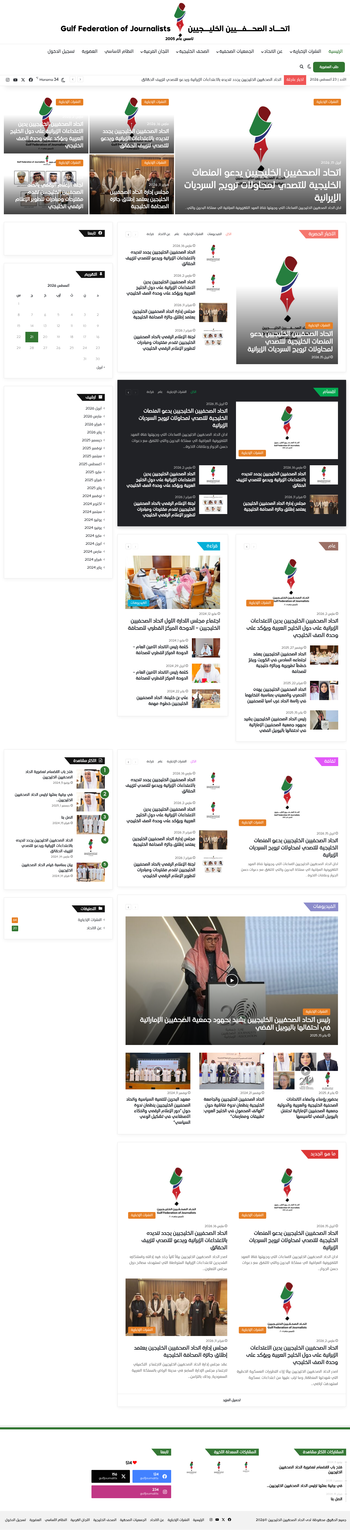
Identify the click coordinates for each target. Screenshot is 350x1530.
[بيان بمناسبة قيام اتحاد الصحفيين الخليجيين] (91, 872)
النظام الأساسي (119, 52)
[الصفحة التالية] (128, 234)
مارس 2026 (93, 416)
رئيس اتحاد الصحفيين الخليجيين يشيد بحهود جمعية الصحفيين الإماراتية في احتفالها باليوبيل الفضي (275, 725)
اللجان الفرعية (156, 52)
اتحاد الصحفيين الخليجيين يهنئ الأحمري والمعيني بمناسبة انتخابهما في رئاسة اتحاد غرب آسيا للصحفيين (275, 695)
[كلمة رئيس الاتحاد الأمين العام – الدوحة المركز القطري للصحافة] (206, 647)
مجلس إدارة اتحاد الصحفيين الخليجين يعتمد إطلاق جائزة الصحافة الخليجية (139, 199)
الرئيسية (335, 52)
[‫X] (23, 80)
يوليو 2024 (93, 520)
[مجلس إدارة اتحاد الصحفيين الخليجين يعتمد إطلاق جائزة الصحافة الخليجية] (131, 184)
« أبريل (101, 367)
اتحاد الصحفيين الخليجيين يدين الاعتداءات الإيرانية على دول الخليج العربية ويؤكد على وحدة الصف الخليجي (196, 80)
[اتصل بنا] (91, 824)
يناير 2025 (94, 488)
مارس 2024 (93, 552)
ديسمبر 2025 (92, 440)
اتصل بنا (67, 817)
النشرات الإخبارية (307, 52)
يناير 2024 (94, 567)
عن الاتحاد (273, 52)
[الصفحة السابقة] (135, 234)
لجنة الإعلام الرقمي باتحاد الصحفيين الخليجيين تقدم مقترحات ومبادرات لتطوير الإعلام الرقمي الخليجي (164, 343)
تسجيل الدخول (61, 52)
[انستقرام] (8, 80)
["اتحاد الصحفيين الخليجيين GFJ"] (175, 22)
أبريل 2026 (94, 408)
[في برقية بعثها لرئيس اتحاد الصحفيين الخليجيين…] (91, 801)
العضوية (89, 52)
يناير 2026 (94, 432)
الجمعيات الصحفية (236, 52)
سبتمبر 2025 (92, 456)
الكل (228, 234)
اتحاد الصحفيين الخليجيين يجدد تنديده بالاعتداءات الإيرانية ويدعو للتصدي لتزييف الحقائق (135, 139)
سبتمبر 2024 (92, 512)
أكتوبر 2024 (92, 504)
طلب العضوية (329, 67)
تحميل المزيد (232, 1400)
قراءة (150, 234)
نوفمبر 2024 (92, 496)
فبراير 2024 (93, 559)
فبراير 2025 (93, 480)
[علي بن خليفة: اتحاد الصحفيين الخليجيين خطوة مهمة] (206, 698)
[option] (175, 154)
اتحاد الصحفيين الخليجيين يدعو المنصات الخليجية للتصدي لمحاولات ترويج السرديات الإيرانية (262, 186)
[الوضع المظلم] (309, 67)
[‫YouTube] (15, 80)
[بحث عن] (301, 67)
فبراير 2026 (93, 424)
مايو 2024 (94, 536)
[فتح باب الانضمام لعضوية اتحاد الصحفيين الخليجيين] (91, 779)
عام (176, 234)
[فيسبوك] (31, 80)
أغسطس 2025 (90, 464)
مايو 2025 (94, 472)
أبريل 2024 (94, 544)
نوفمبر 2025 (92, 448)
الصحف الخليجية (194, 52)
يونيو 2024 (93, 528)
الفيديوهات (214, 234)
